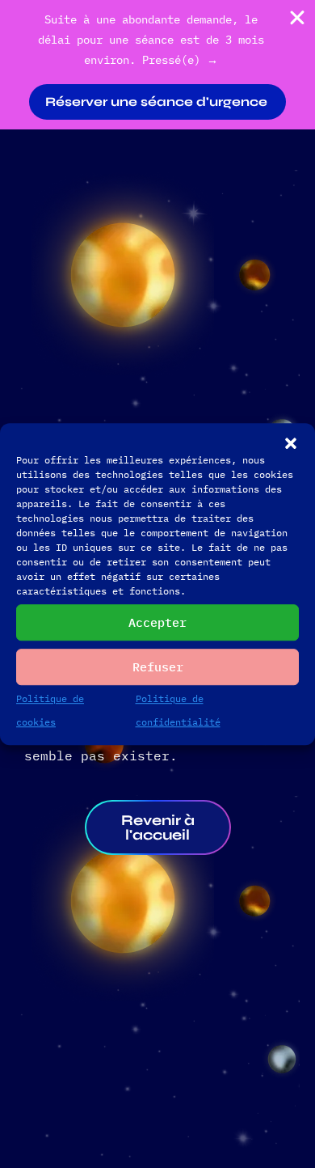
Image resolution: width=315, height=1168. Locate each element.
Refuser (157, 667)
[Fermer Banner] (297, 18)
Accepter (157, 622)
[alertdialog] (157, 64)
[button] (291, 443)
